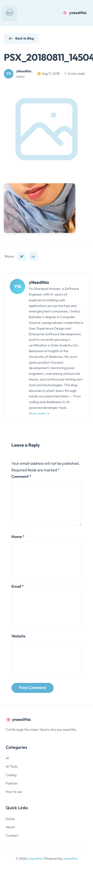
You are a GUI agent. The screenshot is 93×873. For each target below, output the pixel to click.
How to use (14, 791)
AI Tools (11, 766)
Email (17, 586)
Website (18, 636)
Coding (11, 775)
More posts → (39, 413)
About (10, 827)
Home (10, 819)
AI (7, 758)
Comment (21, 476)
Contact (12, 835)
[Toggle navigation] (9, 13)
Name (18, 536)
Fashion (11, 783)
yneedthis (35, 858)
